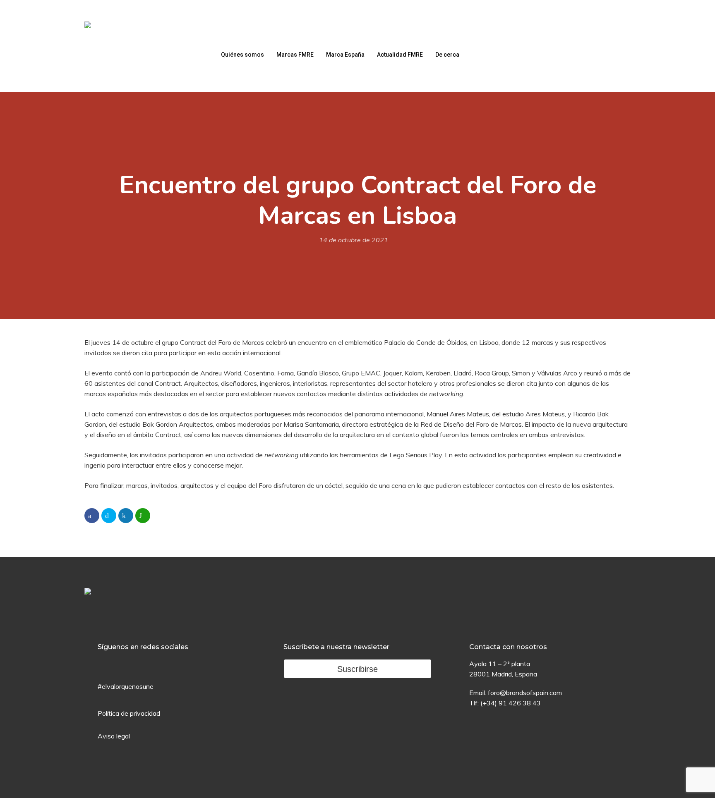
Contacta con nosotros (508, 647)
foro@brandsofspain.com (525, 692)
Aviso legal (114, 736)
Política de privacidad (129, 713)
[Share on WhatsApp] (142, 515)
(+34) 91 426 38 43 (510, 703)
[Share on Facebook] (91, 515)
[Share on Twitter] (108, 515)
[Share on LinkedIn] (125, 515)
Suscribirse (357, 669)
